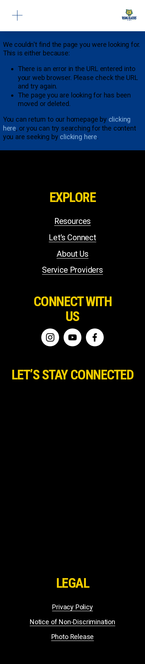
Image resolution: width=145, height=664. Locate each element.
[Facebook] (95, 337)
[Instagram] (50, 337)
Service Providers (72, 270)
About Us (72, 254)
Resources (72, 221)
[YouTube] (72, 337)
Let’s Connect (72, 237)
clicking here (78, 137)
